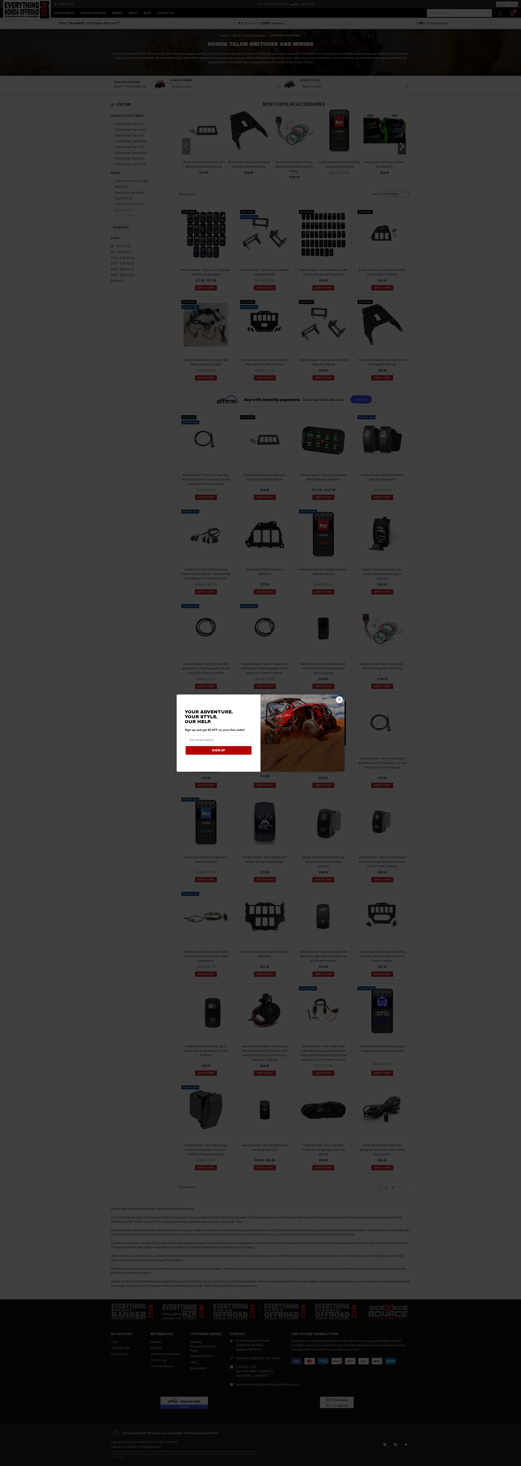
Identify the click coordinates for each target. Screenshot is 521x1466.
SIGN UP (218, 750)
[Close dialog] (339, 699)
